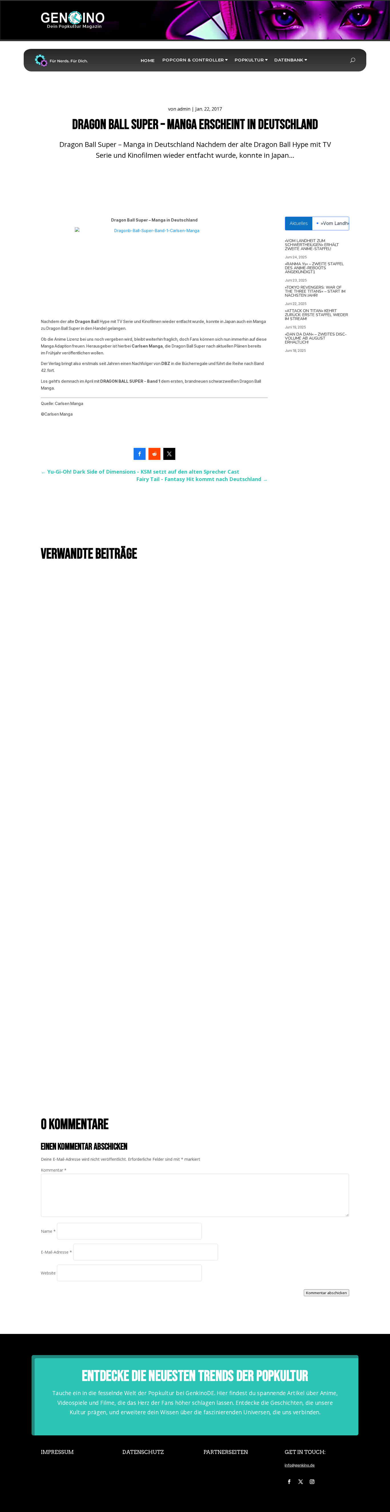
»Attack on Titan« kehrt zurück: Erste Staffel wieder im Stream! (316, 315)
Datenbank (288, 60)
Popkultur (249, 60)
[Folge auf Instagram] (312, 1481)
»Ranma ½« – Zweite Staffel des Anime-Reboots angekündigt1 (314, 268)
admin (183, 109)
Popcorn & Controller (193, 60)
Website (48, 1273)
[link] (140, 454)
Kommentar (54, 1170)
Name (48, 1231)
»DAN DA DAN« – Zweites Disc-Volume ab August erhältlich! (316, 338)
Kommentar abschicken (326, 1292)
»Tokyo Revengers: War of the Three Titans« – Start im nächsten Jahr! (315, 291)
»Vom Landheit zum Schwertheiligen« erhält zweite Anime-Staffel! (312, 245)
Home (148, 60)
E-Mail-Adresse (56, 1252)
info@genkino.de (300, 1465)
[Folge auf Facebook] (289, 1481)
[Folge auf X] (300, 1481)
